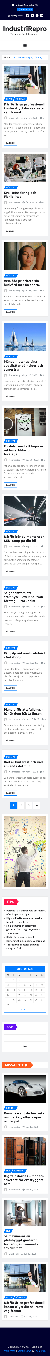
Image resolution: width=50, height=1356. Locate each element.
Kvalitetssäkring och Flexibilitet (20, 195)
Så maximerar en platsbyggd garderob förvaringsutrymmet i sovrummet (23, 929)
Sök (10, 1027)
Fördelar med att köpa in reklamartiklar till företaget (23, 450)
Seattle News (24, 1350)
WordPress (9, 1350)
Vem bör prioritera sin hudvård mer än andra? (22, 283)
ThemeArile (41, 1350)
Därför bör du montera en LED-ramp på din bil (24, 539)
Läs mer (10, 143)
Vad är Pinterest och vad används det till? (23, 764)
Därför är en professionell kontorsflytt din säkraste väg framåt (24, 108)
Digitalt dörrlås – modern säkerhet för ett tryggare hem (24, 1180)
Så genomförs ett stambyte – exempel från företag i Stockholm (23, 597)
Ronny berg (14, 290)
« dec (24, 1009)
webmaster (14, 202)
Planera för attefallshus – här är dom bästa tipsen (23, 711)
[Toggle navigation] (25, 45)
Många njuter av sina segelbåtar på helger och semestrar (23, 365)
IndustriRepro (25, 28)
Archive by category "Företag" (28, 57)
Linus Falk (13, 117)
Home (7, 57)
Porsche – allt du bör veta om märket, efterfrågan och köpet (24, 1117)
